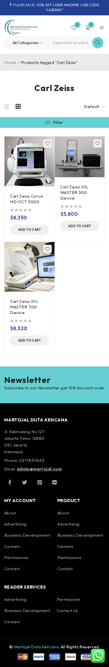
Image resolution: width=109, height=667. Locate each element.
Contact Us (67, 610)
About (10, 512)
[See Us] (39, 482)
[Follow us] (24, 482)
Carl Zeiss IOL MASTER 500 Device (74, 192)
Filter (58, 122)
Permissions (16, 557)
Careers (12, 546)
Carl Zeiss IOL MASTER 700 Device (24, 307)
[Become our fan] (9, 482)
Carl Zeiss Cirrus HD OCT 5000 (26, 198)
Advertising (15, 524)
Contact (12, 568)
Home (10, 62)
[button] (29, 230)
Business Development (27, 535)
